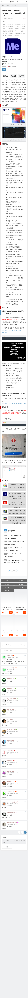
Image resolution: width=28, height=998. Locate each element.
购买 (11, 612)
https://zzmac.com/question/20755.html (14, 403)
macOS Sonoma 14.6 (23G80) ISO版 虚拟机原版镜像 (14, 543)
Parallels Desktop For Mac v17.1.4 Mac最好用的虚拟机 (13, 549)
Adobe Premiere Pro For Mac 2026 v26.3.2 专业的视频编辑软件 (17, 496)
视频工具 (21, 587)
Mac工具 (21, 581)
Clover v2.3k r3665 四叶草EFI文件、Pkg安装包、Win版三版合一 (14, 561)
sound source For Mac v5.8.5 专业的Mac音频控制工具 (13, 537)
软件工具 (8, 5)
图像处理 (21, 584)
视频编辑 (7, 590)
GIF (7, 581)
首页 (3, 5)
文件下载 (21, 76)
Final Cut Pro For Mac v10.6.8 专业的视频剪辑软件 (17, 487)
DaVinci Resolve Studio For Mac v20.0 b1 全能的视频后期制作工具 (17, 520)
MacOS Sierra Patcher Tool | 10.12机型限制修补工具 (13, 555)
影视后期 (14, 5)
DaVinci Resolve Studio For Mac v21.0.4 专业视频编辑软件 (21, 609)
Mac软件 (7, 584)
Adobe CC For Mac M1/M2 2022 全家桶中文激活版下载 (17, 504)
